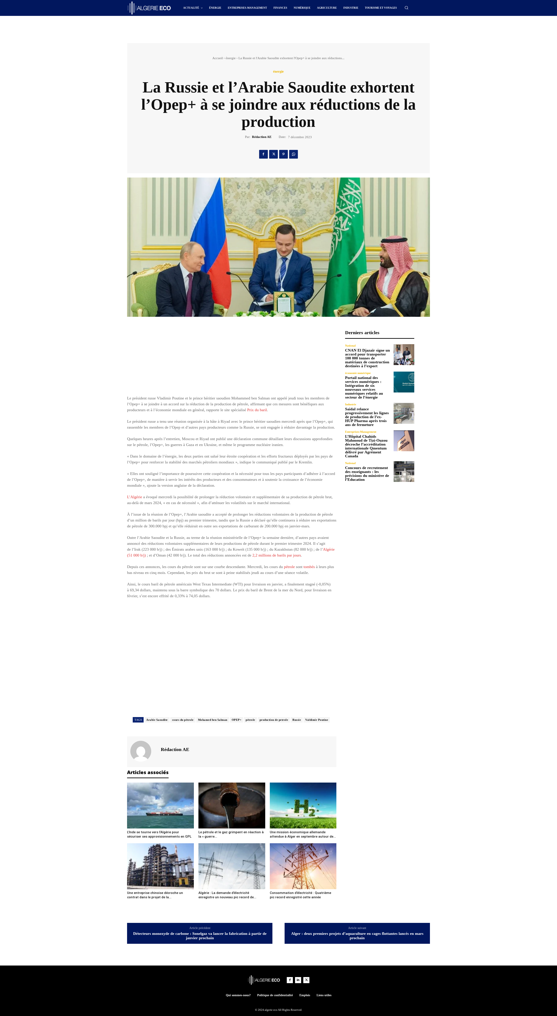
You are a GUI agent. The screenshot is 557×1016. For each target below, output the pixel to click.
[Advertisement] (241, 28)
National (350, 345)
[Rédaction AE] (143, 751)
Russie (296, 719)
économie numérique (358, 373)
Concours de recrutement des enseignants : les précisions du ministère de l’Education (367, 474)
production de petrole (274, 719)
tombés (309, 567)
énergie (231, 58)
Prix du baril (257, 410)
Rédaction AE (262, 137)
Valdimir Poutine (316, 719)
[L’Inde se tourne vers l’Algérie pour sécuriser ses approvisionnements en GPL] (160, 805)
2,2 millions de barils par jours (276, 555)
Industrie (350, 404)
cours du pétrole (183, 719)
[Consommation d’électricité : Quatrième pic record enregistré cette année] (303, 866)
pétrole (289, 567)
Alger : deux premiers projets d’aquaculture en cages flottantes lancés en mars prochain (357, 936)
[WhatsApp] (293, 154)
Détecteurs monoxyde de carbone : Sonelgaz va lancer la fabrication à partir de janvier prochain (200, 936)
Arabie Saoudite (157, 719)
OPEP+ (237, 719)
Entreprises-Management (360, 431)
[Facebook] (263, 154)
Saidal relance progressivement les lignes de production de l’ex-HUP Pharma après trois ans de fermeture (367, 417)
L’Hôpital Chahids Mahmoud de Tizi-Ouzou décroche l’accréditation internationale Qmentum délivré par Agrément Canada (366, 446)
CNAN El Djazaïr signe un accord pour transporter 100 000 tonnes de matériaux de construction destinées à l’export (367, 358)
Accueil (217, 58)
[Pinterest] (283, 154)
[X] (273, 154)
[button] (406, 8)
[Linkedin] (298, 980)
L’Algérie (134, 497)
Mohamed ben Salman (212, 719)
